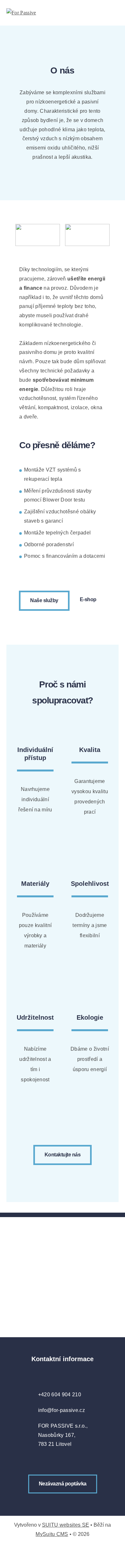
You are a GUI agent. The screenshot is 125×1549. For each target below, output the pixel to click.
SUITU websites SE (65, 1525)
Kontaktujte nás (63, 1154)
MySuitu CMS (52, 1534)
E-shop (88, 599)
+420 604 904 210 (59, 1394)
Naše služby (44, 600)
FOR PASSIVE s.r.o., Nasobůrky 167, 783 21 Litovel (63, 1435)
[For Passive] (30, 13)
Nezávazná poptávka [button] (63, 1483)
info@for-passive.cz (61, 1410)
